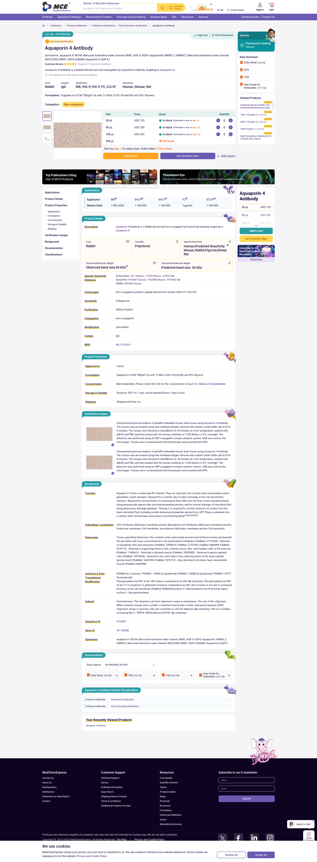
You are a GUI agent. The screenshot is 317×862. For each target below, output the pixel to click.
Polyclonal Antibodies (122, 699)
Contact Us (48, 778)
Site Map (121, 839)
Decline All (231, 855)
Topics (163, 787)
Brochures (165, 805)
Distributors (48, 791)
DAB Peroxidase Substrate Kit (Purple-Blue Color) (255, 137)
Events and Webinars (170, 815)
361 (119, 630)
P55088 (121, 621)
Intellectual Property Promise (116, 805)
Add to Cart (256, 231)
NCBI (125, 630)
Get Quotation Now (256, 238)
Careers (46, 801)
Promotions (166, 810)
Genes (163, 819)
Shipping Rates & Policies (114, 796)
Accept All (261, 855)
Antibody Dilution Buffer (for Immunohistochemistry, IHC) (255, 106)
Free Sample (166, 778)
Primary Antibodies (96, 699)
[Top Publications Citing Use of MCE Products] (99, 183)
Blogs (163, 796)
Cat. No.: (57, 34)
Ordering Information (112, 787)
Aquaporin (51, 70)
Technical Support (110, 778)
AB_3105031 (123, 344)
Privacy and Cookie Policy (149, 839)
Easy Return (107, 791)
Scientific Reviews (169, 782)
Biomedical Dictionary (171, 824)
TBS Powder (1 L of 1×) (252, 129)
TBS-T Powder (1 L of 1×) (253, 114)
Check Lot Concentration (211, 383)
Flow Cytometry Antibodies (125, 706)
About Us (47, 782)
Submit (247, 798)
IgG (119, 70)
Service (258, 45)
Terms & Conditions (111, 801)
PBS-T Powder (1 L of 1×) (253, 122)
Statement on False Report (56, 796)
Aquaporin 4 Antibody (96, 725)
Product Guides (168, 791)
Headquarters (49, 787)
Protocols (165, 801)
